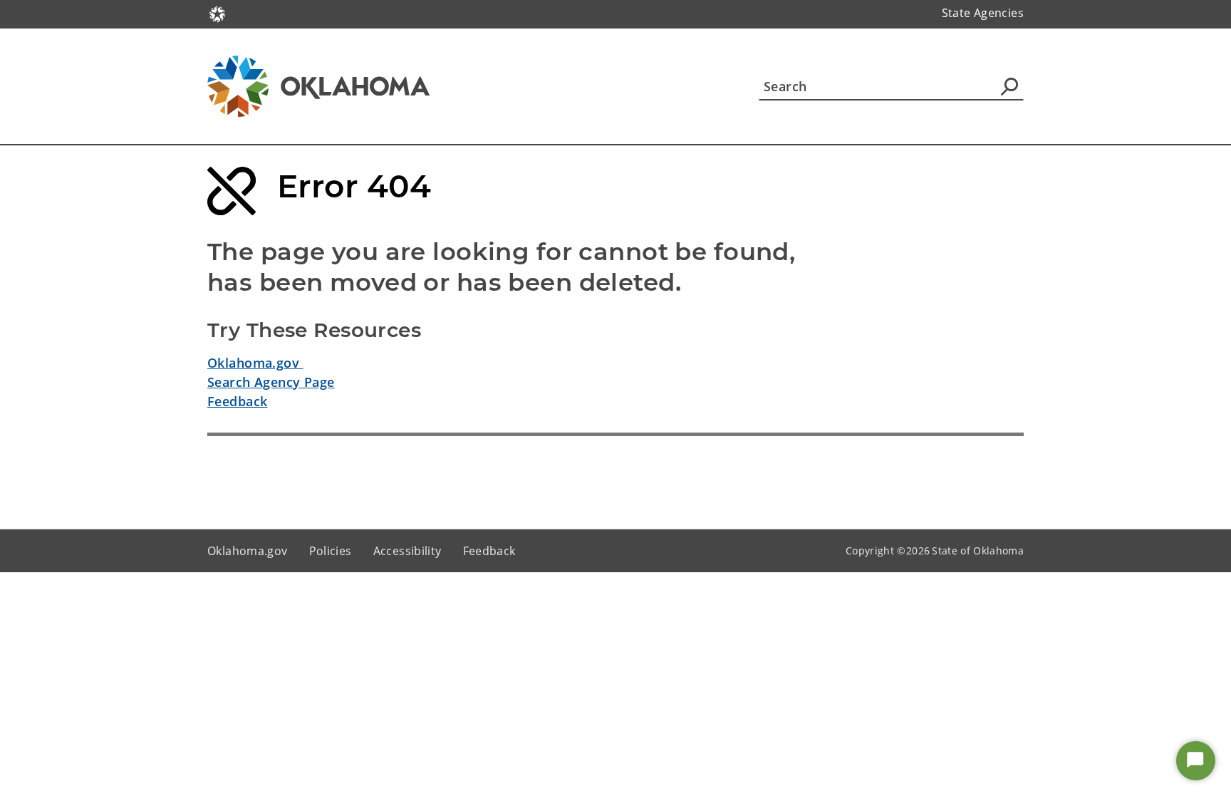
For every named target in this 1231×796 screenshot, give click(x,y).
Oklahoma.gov (255, 362)
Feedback (237, 401)
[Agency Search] (1009, 86)
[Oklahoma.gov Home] (217, 13)
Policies (330, 551)
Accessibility (407, 551)
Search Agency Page (271, 382)
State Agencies (983, 13)
